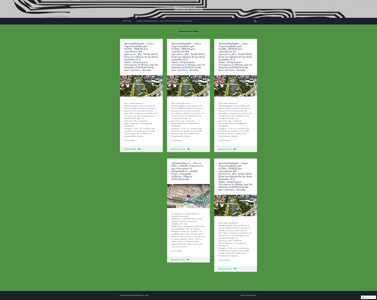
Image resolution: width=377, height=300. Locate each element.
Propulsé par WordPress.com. (134, 295)
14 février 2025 (179, 149)
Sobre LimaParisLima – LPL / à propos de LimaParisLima (164, 21)
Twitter (126, 21)
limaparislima (188, 8)
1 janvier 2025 (226, 149)
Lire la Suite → (130, 140)
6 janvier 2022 (226, 269)
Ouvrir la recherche (255, 21)
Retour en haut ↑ (249, 295)
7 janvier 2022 (179, 260)
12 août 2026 (131, 149)
